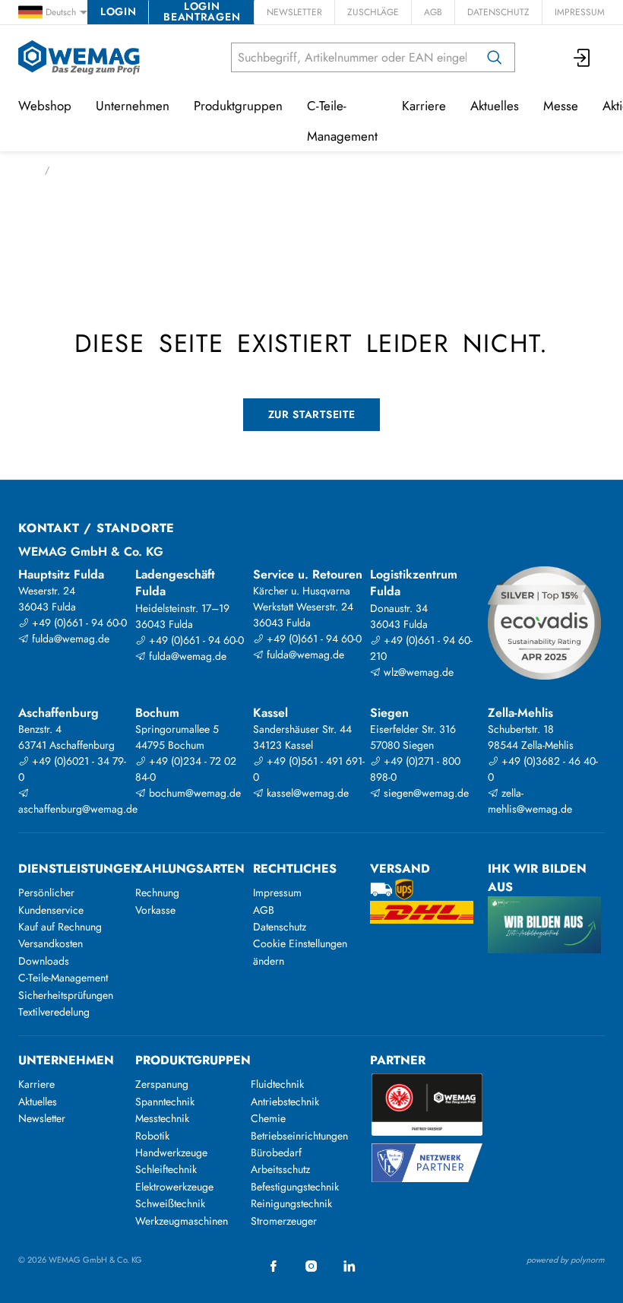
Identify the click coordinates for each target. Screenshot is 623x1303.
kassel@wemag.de (306, 793)
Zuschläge (373, 12)
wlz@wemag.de (417, 672)
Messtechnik (162, 1118)
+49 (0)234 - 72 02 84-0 (185, 769)
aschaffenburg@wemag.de (74, 808)
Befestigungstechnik (295, 1186)
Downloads (43, 961)
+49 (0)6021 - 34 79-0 (72, 769)
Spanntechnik (164, 1101)
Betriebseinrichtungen (299, 1135)
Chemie (268, 1118)
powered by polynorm (566, 1260)
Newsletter (294, 12)
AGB (433, 12)
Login (118, 11)
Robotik (152, 1135)
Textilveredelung (54, 1011)
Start (27, 170)
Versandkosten (50, 943)
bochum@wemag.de (193, 793)
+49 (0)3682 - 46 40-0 (543, 769)
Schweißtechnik (170, 1203)
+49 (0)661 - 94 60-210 (421, 648)
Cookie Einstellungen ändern (300, 952)
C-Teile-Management (342, 121)
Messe (560, 106)
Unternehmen (132, 106)
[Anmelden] (583, 57)
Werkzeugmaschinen (181, 1220)
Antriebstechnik (285, 1101)
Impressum (580, 12)
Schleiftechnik (166, 1169)
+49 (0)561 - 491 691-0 (309, 769)
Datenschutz (498, 12)
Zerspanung (161, 1084)
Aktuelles (494, 106)
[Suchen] (494, 57)
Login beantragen (201, 12)
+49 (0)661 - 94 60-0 (78, 622)
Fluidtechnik (277, 1084)
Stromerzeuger (284, 1220)
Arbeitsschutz (280, 1169)
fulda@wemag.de (69, 638)
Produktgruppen (238, 106)
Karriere (424, 106)
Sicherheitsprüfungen (65, 995)
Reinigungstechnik (291, 1203)
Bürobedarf (276, 1152)
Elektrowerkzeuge (174, 1186)
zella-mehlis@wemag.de (530, 800)
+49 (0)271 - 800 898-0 (415, 769)
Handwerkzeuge (171, 1152)
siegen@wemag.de (425, 793)
